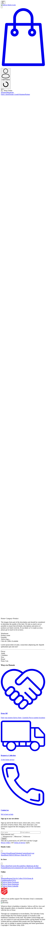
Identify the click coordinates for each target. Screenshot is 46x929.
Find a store (5, 94)
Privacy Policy (6, 843)
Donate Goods (14, 94)
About (8, 853)
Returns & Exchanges (13, 868)
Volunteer (22, 94)
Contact (3, 853)
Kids (12, 92)
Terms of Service (19, 843)
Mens (8, 92)
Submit (4, 838)
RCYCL (28, 855)
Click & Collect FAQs (19, 878)
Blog (6, 855)
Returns (9, 878)
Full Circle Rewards (16, 866)
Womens (4, 92)
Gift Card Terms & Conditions (31, 868)
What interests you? (7, 834)
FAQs (14, 880)
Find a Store (5, 866)
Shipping (4, 878)
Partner (27, 94)
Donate (12, 853)
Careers (24, 853)
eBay (10, 880)
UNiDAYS (11, 855)
